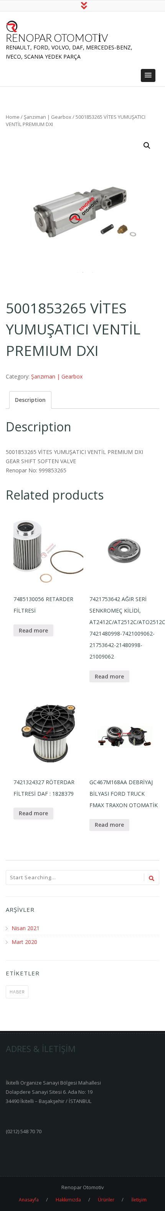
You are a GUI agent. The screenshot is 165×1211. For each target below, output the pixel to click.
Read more (33, 630)
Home (13, 116)
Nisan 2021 (26, 928)
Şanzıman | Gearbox (47, 116)
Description (30, 399)
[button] (148, 75)
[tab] (30, 400)
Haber (17, 992)
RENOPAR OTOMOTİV (57, 37)
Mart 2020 (24, 942)
